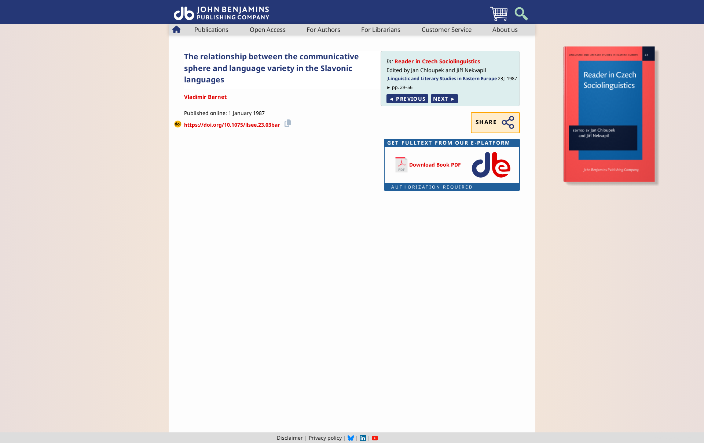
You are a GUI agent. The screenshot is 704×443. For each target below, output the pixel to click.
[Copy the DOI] (286, 122)
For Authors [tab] (323, 29)
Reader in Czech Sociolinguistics (437, 61)
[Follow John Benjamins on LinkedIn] (363, 437)
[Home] (221, 9)
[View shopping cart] (498, 20)
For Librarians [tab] (380, 29)
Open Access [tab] (268, 29)
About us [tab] (505, 29)
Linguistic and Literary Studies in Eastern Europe (442, 78)
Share (486, 122)
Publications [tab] (211, 29)
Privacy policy (325, 437)
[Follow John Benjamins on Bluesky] (351, 437)
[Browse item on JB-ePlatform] (490, 178)
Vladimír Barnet (205, 96)
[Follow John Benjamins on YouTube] (375, 437)
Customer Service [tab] (447, 29)
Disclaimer (290, 437)
